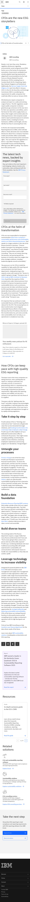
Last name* (7, 185)
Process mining (5, 457)
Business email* (8, 194)
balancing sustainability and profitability (13, 611)
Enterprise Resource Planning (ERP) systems (14, 503)
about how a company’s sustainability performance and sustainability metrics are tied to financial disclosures (14, 239)
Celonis (3, 479)
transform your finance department (12, 627)
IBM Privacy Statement (14, 212)
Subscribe (7, 221)
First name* (7, 176)
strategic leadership (18, 609)
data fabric (4, 521)
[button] (24, 2)
